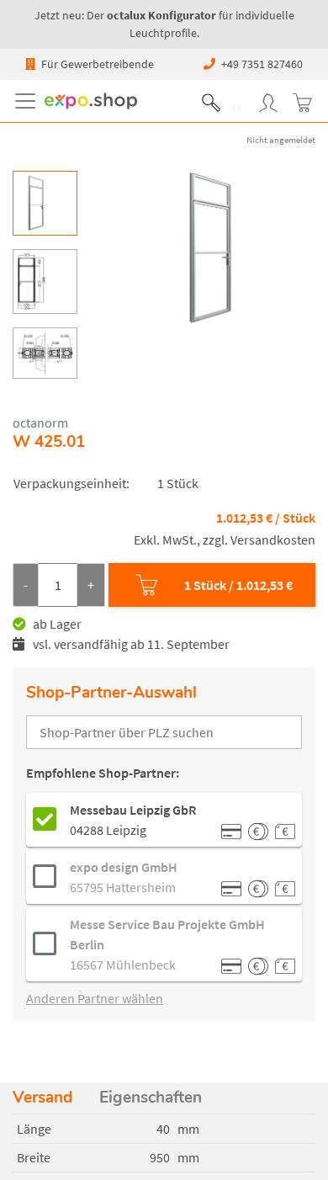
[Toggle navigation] (29, 101)
